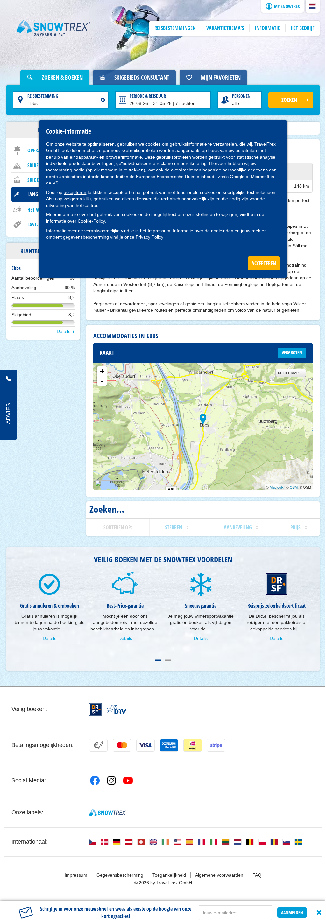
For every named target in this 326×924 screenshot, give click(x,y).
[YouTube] (128, 780)
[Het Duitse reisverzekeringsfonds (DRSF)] (95, 709)
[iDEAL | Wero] (192, 745)
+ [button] (102, 371)
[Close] (319, 912)
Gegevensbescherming (119, 875)
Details (63, 331)
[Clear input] (102, 99)
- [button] (102, 380)
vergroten (292, 353)
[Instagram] (111, 780)
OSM (294, 487)
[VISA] (145, 745)
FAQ (256, 875)
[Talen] (92, 842)
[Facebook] (95, 780)
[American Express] (169, 745)
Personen (241, 96)
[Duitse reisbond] (116, 709)
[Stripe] (216, 745)
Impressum (159, 230)
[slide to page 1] (158, 660)
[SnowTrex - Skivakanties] (107, 812)
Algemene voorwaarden (219, 875)
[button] (313, 6)
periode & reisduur (148, 96)
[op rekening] (98, 745)
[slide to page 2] (168, 660)
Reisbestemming (42, 96)
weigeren (73, 198)
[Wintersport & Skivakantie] (53, 28)
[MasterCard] (122, 745)
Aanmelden (292, 912)
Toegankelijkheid (169, 875)
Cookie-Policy (91, 221)
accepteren (75, 192)
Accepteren (264, 263)
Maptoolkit (277, 487)
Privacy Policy (149, 237)
